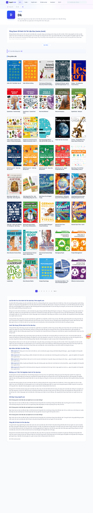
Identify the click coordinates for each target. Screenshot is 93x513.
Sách (20, 2)
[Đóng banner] (91, 333)
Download (52, 2)
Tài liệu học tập (43, 2)
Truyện (25, 2)
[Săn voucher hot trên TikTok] (88, 336)
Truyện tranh (34, 2)
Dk (21, 51)
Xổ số (59, 2)
